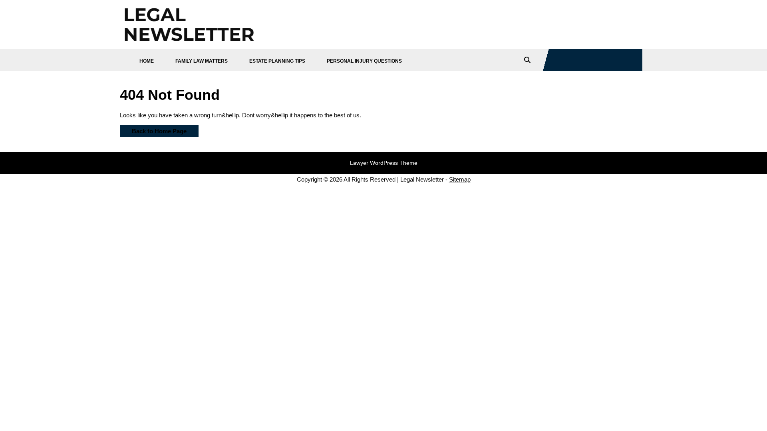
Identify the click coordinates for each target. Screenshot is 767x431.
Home (146, 61)
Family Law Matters (201, 61)
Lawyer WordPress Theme (383, 163)
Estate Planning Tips (277, 61)
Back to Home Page (153, 129)
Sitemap (460, 179)
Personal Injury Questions (364, 61)
